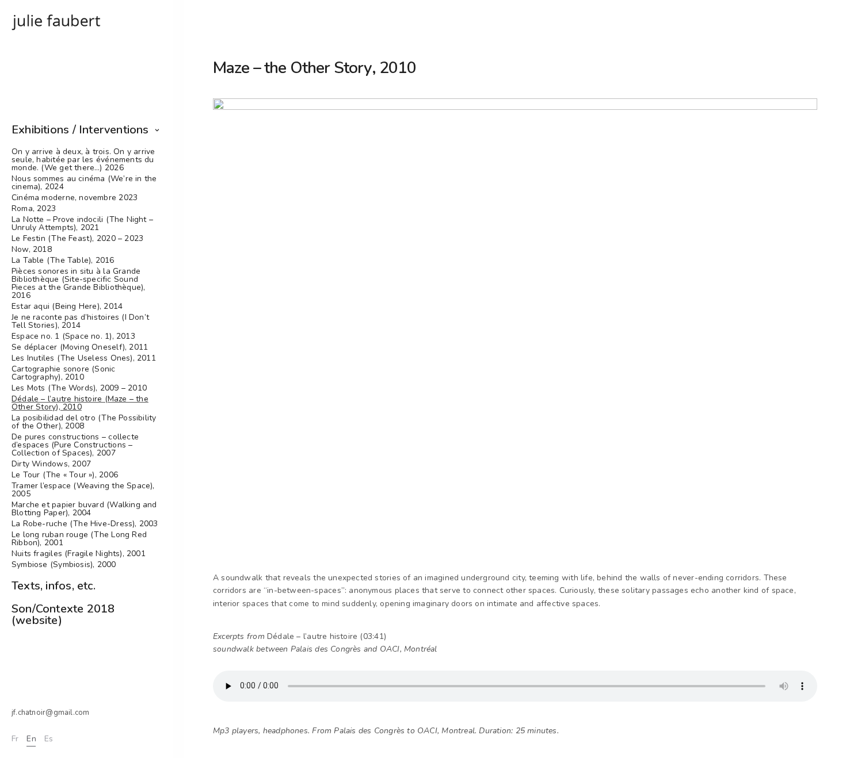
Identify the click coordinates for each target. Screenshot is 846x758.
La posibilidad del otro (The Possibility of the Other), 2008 (84, 422)
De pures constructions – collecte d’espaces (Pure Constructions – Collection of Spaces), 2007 (75, 445)
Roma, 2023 (34, 209)
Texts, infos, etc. (54, 586)
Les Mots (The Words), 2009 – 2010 (79, 388)
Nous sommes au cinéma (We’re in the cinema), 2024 (84, 183)
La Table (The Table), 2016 (63, 261)
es (48, 738)
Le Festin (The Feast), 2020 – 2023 (77, 239)
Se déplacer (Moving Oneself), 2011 (80, 347)
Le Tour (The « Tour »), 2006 (65, 475)
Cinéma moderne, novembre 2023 (75, 198)
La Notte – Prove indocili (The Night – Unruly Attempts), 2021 (82, 224)
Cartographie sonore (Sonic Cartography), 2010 (64, 373)
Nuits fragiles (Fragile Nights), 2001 (79, 554)
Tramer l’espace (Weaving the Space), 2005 (83, 490)
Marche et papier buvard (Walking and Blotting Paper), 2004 (84, 509)
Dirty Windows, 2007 (51, 464)
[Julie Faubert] (57, 22)
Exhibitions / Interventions (80, 129)
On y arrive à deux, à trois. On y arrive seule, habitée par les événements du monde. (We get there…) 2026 (83, 160)
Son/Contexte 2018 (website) (63, 614)
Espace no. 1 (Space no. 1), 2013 (73, 336)
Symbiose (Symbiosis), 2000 (64, 565)
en (31, 738)
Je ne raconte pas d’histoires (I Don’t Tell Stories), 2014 (80, 321)
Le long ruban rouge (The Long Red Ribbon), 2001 (79, 539)
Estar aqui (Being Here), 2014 (67, 307)
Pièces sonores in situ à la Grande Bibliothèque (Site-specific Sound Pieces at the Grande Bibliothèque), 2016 (78, 283)
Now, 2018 (32, 250)
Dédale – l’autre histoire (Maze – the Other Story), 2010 (80, 403)
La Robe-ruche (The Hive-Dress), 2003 (85, 524)
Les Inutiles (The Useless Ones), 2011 (84, 358)
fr (15, 738)
